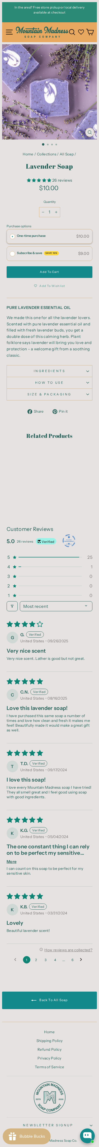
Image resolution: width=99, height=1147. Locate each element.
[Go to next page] (82, 959)
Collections (46, 154)
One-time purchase (31, 236)
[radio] (12, 236)
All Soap (67, 154)
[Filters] (12, 606)
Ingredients (49, 371)
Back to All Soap (53, 1000)
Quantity (50, 202)
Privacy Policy (49, 1058)
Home (28, 154)
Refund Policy (49, 1049)
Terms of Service (49, 1067)
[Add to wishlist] (13, 455)
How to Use (49, 383)
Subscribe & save (37, 253)
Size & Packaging (49, 394)
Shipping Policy (49, 1041)
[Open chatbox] (87, 1135)
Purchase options (19, 226)
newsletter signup (48, 1125)
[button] (39, 180)
